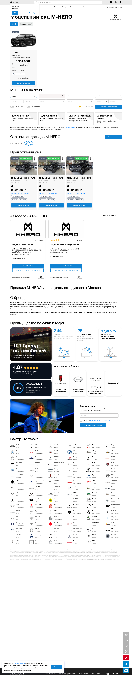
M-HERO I (16, 53)
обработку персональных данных (100, 420)
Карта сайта (95, 674)
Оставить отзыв (113, 137)
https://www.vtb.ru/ (74, 559)
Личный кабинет (50, 674)
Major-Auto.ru (70, 127)
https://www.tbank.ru (26, 556)
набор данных (20, 663)
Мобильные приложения (67, 674)
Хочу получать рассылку (93, 425)
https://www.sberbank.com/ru (47, 555)
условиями (9, 668)
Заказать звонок (23, 83)
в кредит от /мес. (21, 57)
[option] (23, 183)
